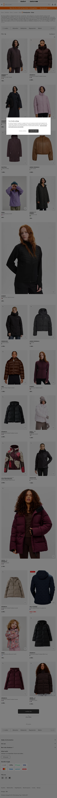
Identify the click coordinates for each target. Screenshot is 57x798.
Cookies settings (22, 130)
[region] (28, 126)
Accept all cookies (33, 131)
